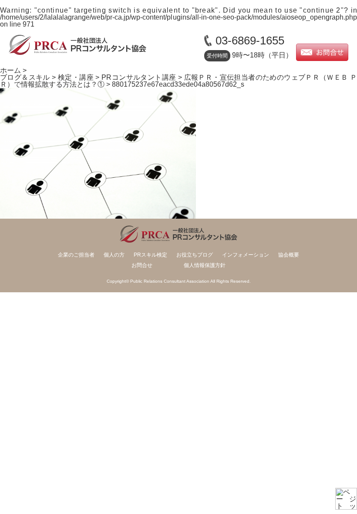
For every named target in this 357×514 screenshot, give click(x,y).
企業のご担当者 (76, 255)
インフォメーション (245, 255)
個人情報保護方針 (205, 265)
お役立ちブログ (194, 255)
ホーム (10, 70)
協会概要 (288, 255)
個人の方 (114, 255)
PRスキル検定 (150, 255)
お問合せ (141, 265)
